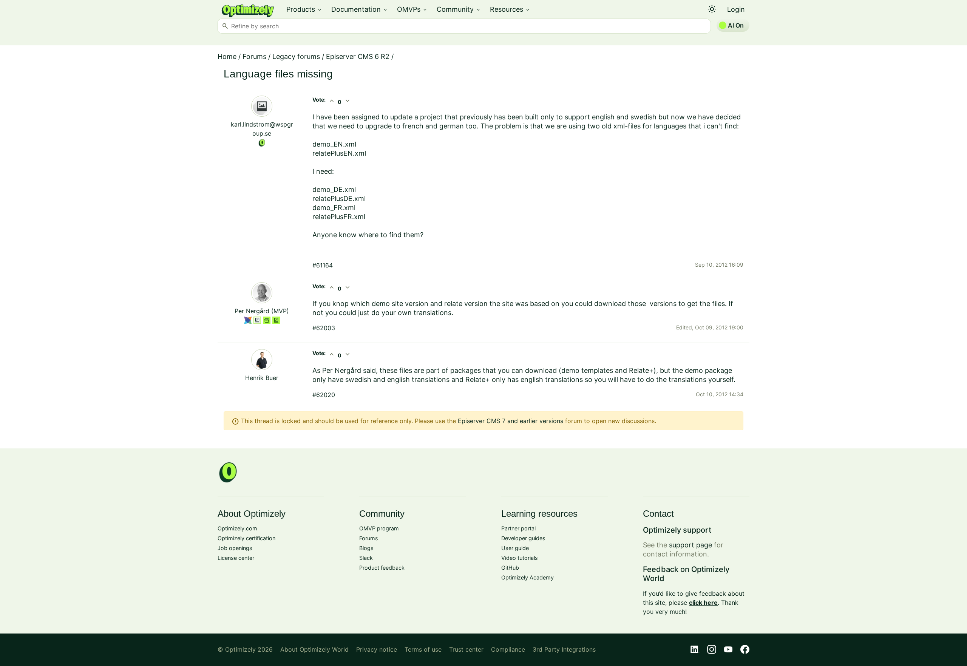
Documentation (359, 9)
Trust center (466, 649)
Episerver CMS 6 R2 (357, 56)
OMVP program (379, 528)
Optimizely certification (246, 538)
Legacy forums (296, 56)
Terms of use (423, 649)
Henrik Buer (261, 378)
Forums (254, 56)
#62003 (323, 328)
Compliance (508, 649)
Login (736, 9)
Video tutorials (519, 558)
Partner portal (518, 528)
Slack (366, 558)
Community (459, 9)
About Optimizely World (314, 649)
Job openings (235, 548)
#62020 (323, 395)
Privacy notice (376, 649)
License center (236, 558)
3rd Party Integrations (564, 649)
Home (227, 56)
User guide (515, 548)
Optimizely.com (237, 528)
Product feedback (382, 567)
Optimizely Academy (527, 577)
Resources (510, 9)
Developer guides (523, 538)
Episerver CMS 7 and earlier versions (510, 421)
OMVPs (412, 9)
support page (690, 545)
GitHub (510, 567)
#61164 (322, 265)
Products (304, 9)
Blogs (366, 548)
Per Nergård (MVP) (262, 311)
